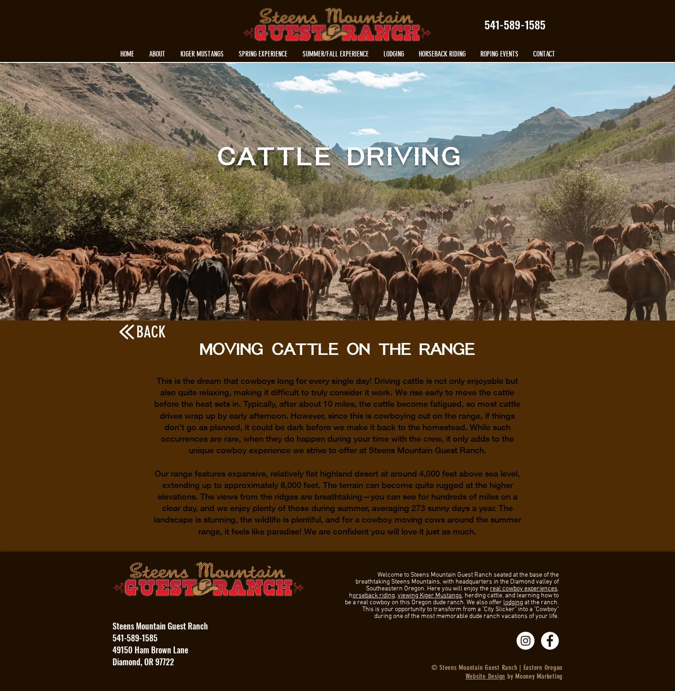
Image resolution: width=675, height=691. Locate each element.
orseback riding (374, 596)
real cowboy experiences (523, 589)
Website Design (486, 676)
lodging (513, 603)
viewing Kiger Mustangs (430, 596)
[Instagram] (525, 641)
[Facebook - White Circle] (550, 641)
